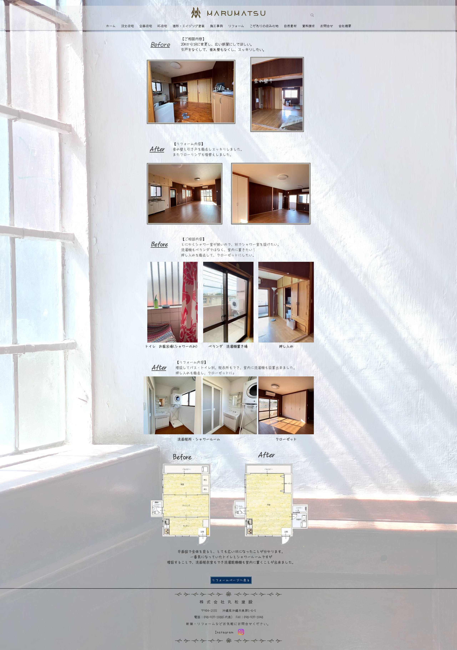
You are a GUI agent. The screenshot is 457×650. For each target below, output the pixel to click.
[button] (193, 338)
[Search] (312, 15)
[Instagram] (241, 632)
